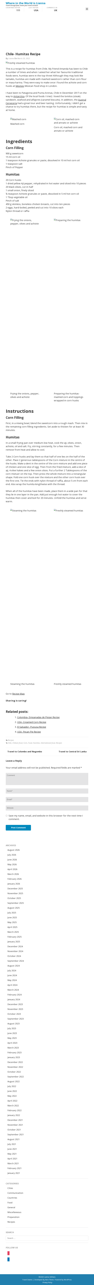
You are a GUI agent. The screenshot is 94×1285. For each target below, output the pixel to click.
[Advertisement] (47, 30)
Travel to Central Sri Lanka (73, 751)
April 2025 (12, 927)
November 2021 (15, 1124)
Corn (25, 743)
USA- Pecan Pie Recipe (29, 731)
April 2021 (12, 1158)
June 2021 (12, 1149)
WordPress (68, 1280)
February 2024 (14, 994)
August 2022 (13, 1081)
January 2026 (13, 883)
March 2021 (13, 1163)
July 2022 (11, 1086)
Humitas (36, 743)
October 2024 (14, 956)
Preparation (13, 1217)
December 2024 (15, 946)
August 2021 (13, 1139)
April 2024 (12, 985)
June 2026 (12, 859)
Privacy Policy (47, 1282)
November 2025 (15, 893)
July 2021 (11, 1144)
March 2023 (13, 1047)
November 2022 (15, 1067)
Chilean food (17, 743)
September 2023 (15, 1018)
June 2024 (12, 975)
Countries (12, 1197)
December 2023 (15, 1004)
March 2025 (13, 932)
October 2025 (14, 898)
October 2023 (14, 1014)
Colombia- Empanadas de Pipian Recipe (38, 717)
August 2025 (13, 907)
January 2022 (13, 1115)
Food (30, 743)
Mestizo (20, 85)
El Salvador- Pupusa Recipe (31, 726)
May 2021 (12, 1153)
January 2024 (13, 999)
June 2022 (12, 1091)
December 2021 (15, 1120)
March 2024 (13, 989)
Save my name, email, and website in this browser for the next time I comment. (46, 817)
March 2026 (13, 874)
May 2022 (12, 1096)
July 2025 (11, 912)
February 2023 (14, 1052)
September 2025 (15, 903)
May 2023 (12, 1038)
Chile (9, 743)
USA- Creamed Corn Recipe (31, 722)
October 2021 (14, 1129)
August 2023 (13, 1023)
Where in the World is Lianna (25, 3)
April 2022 (12, 1100)
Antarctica (18, 96)
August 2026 (13, 850)
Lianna (11, 58)
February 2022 (14, 1110)
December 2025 (15, 888)
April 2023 (12, 1042)
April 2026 (12, 869)
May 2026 (12, 864)
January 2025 (13, 941)
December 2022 (15, 1062)
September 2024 (15, 960)
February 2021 (14, 1168)
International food (48, 743)
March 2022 (13, 1105)
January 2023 (13, 1057)
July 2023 (11, 1028)
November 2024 (15, 951)
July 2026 (11, 854)
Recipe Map (18, 693)
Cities (10, 1188)
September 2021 (15, 1134)
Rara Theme (49, 1280)
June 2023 (12, 1033)
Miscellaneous (14, 1212)
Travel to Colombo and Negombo (24, 751)
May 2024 (12, 980)
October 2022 (14, 1071)
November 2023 (15, 1009)
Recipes (11, 740)
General (11, 1207)
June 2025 (12, 917)
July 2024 (11, 970)
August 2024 (13, 965)
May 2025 (12, 922)
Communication (15, 1193)
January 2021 (13, 1173)
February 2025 (14, 936)
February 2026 (14, 878)
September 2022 (15, 1076)
